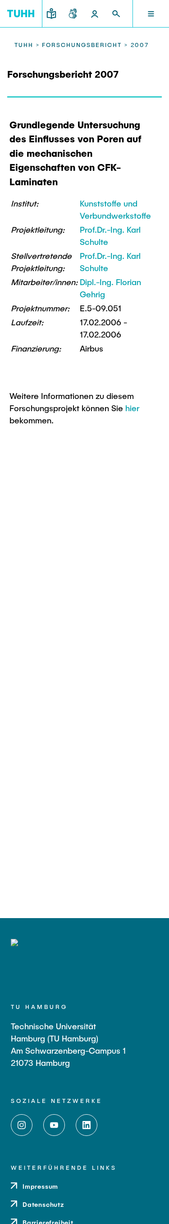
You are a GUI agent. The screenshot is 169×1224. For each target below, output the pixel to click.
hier (132, 408)
